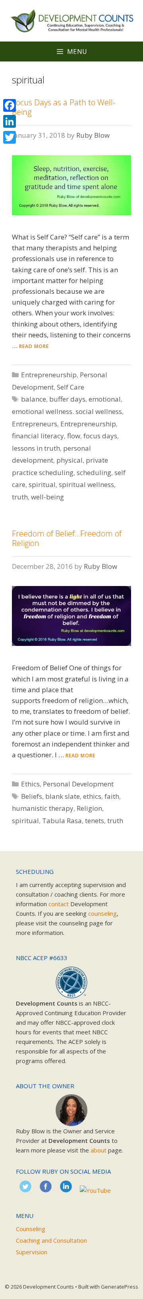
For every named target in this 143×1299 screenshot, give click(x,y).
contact (58, 904)
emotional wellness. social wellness (67, 411)
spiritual (42, 484)
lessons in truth (36, 448)
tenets (94, 820)
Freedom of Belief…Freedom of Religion (67, 538)
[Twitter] (9, 137)
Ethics (30, 783)
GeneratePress (119, 1286)
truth (20, 496)
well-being (47, 496)
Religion (89, 808)
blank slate (62, 796)
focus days (100, 435)
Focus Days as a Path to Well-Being (63, 107)
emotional (105, 399)
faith (111, 796)
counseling (102, 913)
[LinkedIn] (9, 121)
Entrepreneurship (49, 374)
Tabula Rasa (62, 820)
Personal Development (78, 783)
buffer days (67, 399)
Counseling (30, 1229)
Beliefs (31, 796)
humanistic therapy (42, 808)
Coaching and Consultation (51, 1240)
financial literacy (38, 435)
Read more (34, 346)
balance (33, 399)
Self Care (70, 387)
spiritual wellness (86, 484)
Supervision (31, 1252)
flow (73, 435)
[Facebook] (9, 105)
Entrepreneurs (34, 423)
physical (69, 460)
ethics (92, 796)
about (98, 1150)
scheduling (94, 472)
